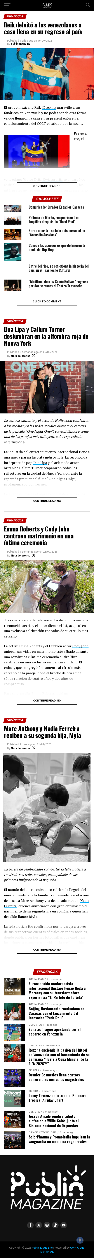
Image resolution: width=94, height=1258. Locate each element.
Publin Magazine (42, 1247)
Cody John (80, 646)
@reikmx (49, 107)
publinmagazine (20, 43)
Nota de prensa (20, 356)
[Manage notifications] (80, 1240)
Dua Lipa (40, 462)
